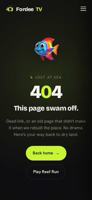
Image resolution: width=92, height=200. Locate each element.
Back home (46, 153)
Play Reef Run (46, 171)
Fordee (29, 9)
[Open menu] (83, 8)
